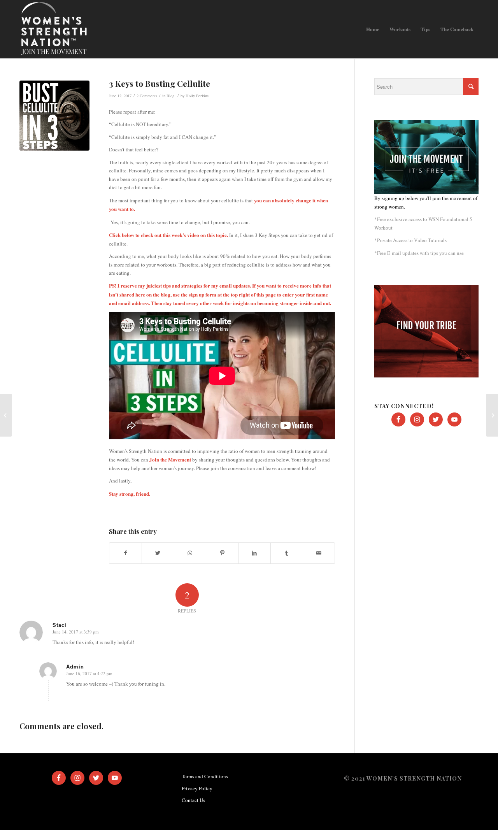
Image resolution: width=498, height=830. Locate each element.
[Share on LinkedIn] (254, 553)
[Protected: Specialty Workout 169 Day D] (6, 415)
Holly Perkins (197, 95)
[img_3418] (54, 116)
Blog (170, 95)
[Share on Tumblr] (287, 553)
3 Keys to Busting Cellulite (159, 83)
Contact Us (193, 800)
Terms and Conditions (205, 776)
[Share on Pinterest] (222, 553)
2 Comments (147, 95)
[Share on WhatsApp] (190, 553)
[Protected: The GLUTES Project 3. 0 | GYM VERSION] (492, 415)
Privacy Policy (197, 788)
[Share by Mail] (319, 553)
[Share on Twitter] (158, 553)
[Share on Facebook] (125, 553)
